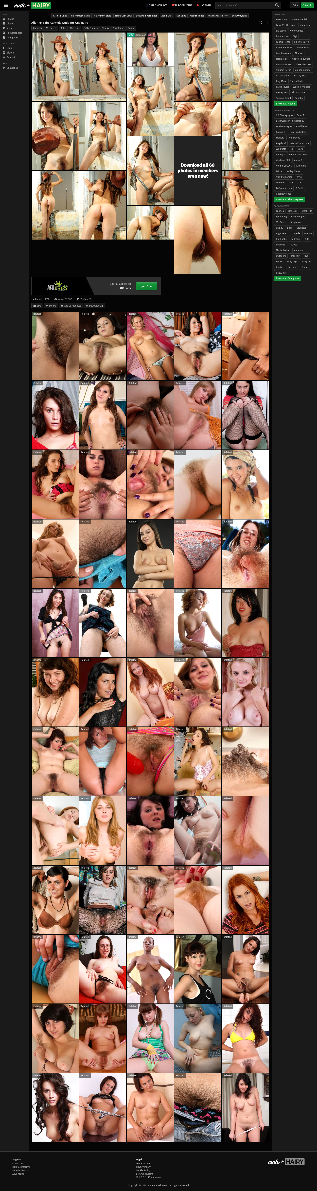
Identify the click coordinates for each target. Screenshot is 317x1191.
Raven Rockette (284, 47)
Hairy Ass (307, 261)
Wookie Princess (301, 87)
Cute (306, 239)
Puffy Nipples (91, 28)
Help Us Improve (21, 1167)
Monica (299, 53)
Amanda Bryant (284, 64)
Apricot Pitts (296, 30)
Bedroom (295, 239)
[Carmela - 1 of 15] (55, 66)
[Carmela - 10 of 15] (150, 170)
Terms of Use (143, 1163)
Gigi (295, 36)
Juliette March (301, 42)
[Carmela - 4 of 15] (245, 66)
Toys (306, 256)
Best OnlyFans (239, 15)
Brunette (301, 227)
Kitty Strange (298, 92)
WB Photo (281, 149)
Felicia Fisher (283, 42)
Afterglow (301, 165)
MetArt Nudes (197, 15)
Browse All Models (285, 103)
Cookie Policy (143, 1170)
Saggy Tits (281, 272)
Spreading (281, 216)
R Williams (301, 126)
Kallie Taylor (282, 87)
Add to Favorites (72, 305)
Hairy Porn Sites (102, 15)
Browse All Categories (287, 278)
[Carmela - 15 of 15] (150, 222)
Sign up (307, 5)
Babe (63, 28)
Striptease (118, 28)
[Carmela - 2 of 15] (102, 66)
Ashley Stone (293, 171)
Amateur (298, 250)
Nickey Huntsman (301, 58)
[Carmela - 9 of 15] (245, 136)
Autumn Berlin (283, 70)
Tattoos (293, 244)
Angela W (281, 143)
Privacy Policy (143, 1167)
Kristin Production (299, 143)
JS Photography (284, 126)
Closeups (75, 28)
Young (131, 28)
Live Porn (205, 5)
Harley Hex (282, 92)
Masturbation (283, 250)
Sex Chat (181, 15)
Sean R (300, 115)
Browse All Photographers (289, 199)
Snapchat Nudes (158, 5)
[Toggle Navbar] (6, 5)
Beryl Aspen (282, 36)
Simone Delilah (299, 19)
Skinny (105, 28)
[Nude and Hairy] (32, 5)
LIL (291, 149)
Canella (299, 98)
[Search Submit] (277, 5)
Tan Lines (293, 267)
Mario (300, 149)
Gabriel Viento (283, 193)
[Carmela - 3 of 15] (198, 66)
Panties (280, 211)
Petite (279, 261)
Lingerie (296, 233)
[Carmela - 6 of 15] (55, 136)
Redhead (280, 244)
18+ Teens (51, 28)
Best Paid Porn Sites (146, 15)
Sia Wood (281, 30)
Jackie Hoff (282, 58)
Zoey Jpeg (305, 25)
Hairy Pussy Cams (80, 15)
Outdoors (281, 256)
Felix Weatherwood (286, 25)
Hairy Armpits (298, 216)
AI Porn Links (60, 15)
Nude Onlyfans (182, 5)
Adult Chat (166, 15)
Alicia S (298, 160)
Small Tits (307, 211)
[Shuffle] (261, 23)
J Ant (300, 182)
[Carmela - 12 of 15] (102, 205)
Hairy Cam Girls (123, 15)
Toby (291, 182)
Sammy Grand (283, 98)
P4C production (284, 188)
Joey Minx (281, 81)
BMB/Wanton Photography (290, 121)
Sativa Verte (296, 81)
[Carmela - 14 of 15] (198, 240)
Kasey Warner (303, 64)
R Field (299, 188)
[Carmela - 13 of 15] (245, 205)
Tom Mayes (294, 137)
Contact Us (18, 1163)
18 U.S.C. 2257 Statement (148, 1177)
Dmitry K (280, 154)
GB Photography (284, 115)
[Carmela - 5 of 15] (150, 101)
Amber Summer (303, 70)
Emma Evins (303, 47)
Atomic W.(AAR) (284, 165)
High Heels (282, 233)
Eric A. (279, 171)
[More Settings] (267, 23)
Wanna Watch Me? (218, 15)
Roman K (280, 132)
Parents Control (20, 1170)
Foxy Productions (298, 132)
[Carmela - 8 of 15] (198, 118)
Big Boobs (281, 239)
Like (39, 305)
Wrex (299, 177)
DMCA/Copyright (144, 1174)
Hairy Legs (292, 261)
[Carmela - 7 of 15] (102, 136)
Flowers (280, 137)
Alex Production (284, 177)
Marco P (280, 182)
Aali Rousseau (283, 53)
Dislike (52, 305)
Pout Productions (298, 154)
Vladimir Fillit (283, 160)
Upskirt (279, 267)
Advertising (18, 1174)
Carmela (37, 28)
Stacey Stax (300, 75)
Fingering (294, 256)
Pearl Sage (281, 19)
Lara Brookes (283, 75)
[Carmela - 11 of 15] (55, 205)
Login (295, 5)
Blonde (308, 233)
